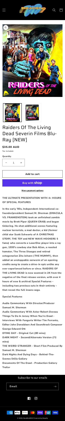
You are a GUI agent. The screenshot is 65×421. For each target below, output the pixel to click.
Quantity (6, 156)
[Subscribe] (55, 386)
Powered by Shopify (40, 418)
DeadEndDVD (28, 418)
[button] (3, 10)
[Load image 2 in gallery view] (32, 112)
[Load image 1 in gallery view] (12, 112)
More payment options (32, 190)
